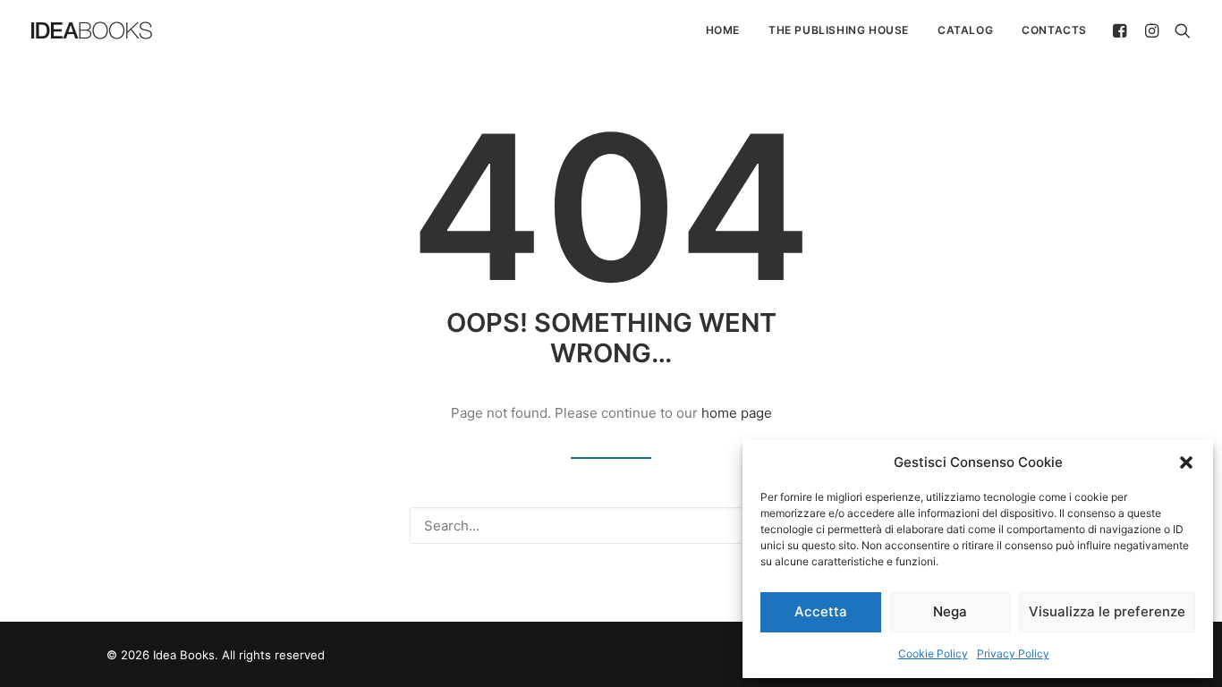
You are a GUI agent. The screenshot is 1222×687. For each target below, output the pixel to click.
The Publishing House (838, 30)
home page (736, 412)
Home (723, 30)
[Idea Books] (91, 30)
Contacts (1054, 30)
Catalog (965, 30)
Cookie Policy (933, 653)
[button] (1186, 462)
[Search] (1179, 30)
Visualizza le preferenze (1107, 611)
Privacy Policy (1013, 653)
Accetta (820, 611)
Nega (950, 611)
